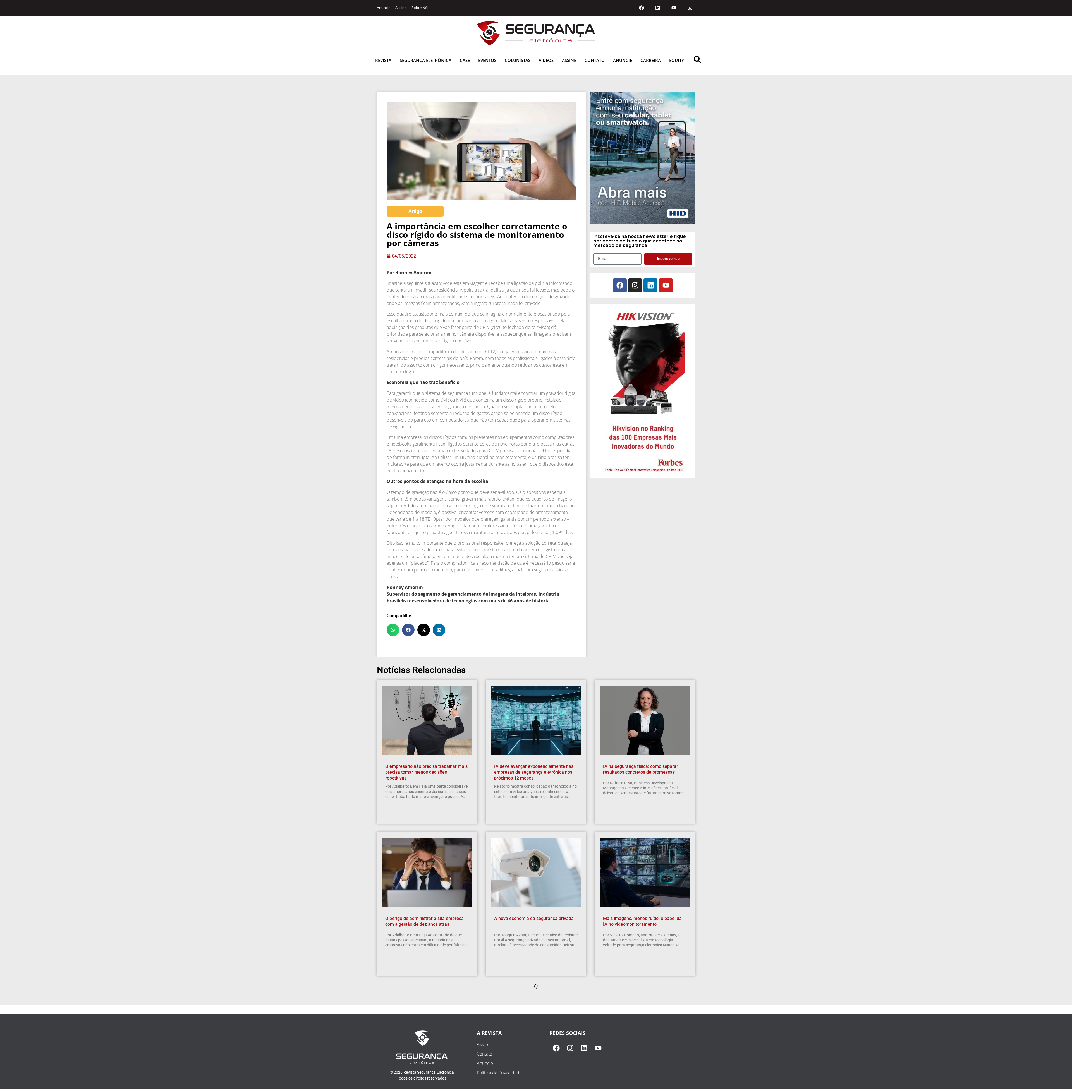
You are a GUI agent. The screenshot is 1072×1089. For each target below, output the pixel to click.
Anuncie (622, 60)
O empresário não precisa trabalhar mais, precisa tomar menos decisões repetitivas (427, 772)
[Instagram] (690, 8)
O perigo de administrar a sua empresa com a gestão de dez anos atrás (424, 921)
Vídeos (546, 60)
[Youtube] (674, 8)
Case (465, 60)
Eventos (487, 60)
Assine (569, 60)
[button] (393, 630)
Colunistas (517, 60)
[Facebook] (641, 8)
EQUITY (676, 60)
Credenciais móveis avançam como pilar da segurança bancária (643, 1073)
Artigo (415, 211)
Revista (383, 60)
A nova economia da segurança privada (534, 918)
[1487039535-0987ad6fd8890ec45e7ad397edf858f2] (643, 472)
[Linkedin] (658, 8)
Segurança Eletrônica (425, 60)
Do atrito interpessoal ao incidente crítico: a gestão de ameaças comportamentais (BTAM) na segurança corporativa (426, 1076)
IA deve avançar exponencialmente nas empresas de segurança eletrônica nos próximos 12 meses (533, 772)
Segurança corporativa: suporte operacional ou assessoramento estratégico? (526, 1076)
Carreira (650, 60)
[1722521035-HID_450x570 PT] (642, 222)
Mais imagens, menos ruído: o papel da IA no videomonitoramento (642, 921)
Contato (595, 60)
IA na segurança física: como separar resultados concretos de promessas (640, 769)
